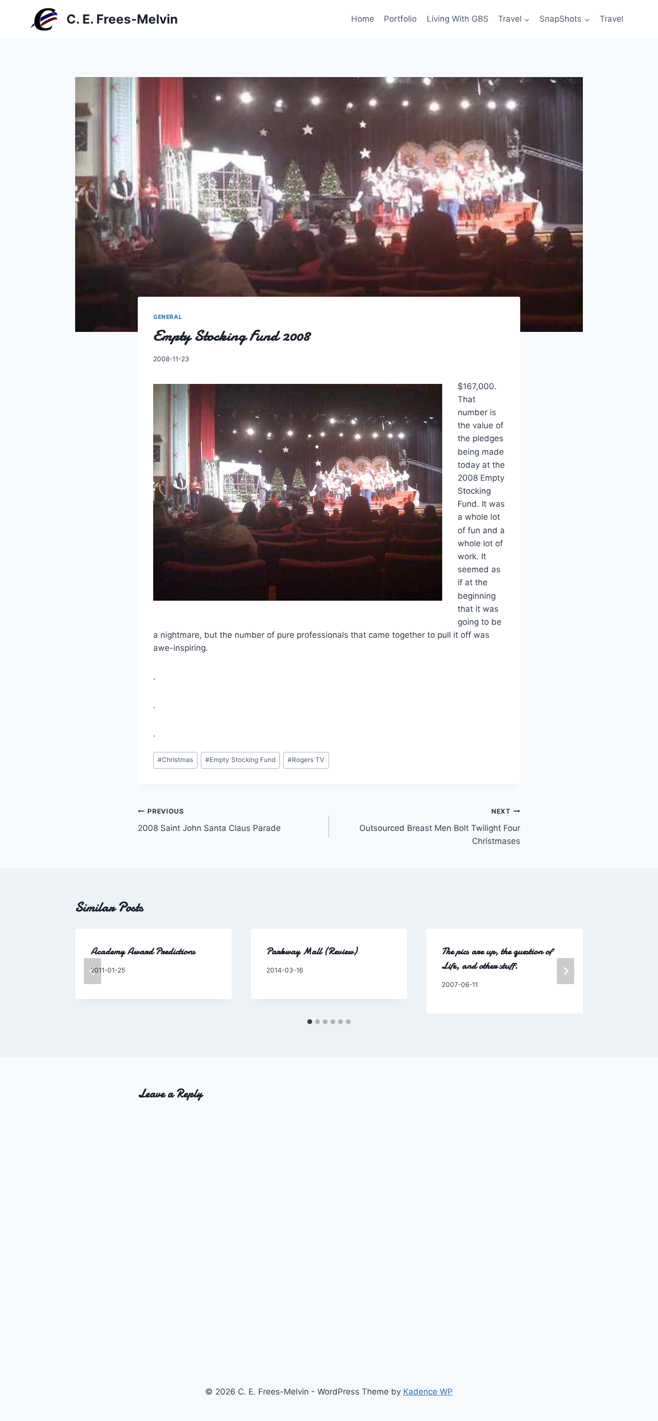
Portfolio (400, 19)
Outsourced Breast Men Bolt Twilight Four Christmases (439, 826)
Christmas (175, 759)
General (167, 316)
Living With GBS (457, 19)
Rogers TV (306, 759)
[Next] (565, 971)
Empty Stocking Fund (240, 759)
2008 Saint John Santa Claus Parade (209, 820)
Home (362, 19)
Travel (611, 19)
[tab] (309, 1021)
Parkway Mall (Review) (311, 951)
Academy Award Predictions (143, 951)
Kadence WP (428, 1391)
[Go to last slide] (92, 971)
